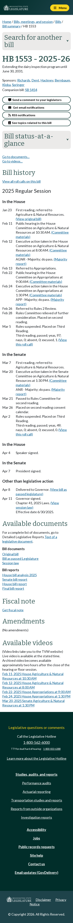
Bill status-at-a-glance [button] (36, 139)
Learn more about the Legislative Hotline (36, 758)
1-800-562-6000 (36, 742)
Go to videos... (12, 161)
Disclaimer (43, 900)
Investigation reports (36, 817)
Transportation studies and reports (36, 800)
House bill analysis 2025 (19, 575)
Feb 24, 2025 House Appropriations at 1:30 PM (36, 696)
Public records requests (37, 847)
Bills (58, 22)
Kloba (6, 85)
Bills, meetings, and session (33, 22)
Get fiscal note (13, 610)
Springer (18, 85)
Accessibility (36, 830)
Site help (36, 855)
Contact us (36, 864)
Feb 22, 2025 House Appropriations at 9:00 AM (36, 692)
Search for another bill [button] (36, 41)
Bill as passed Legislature (20, 558)
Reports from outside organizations (36, 809)
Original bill (10, 554)
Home (6, 22)
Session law (10, 563)
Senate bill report (14, 579)
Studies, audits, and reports (36, 774)
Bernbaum (62, 80)
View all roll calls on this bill (21, 181)
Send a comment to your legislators (36, 100)
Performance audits (36, 783)
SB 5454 (31, 90)
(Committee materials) (46, 282)
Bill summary (11, 26)
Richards (23, 80)
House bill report (14, 584)
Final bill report (13, 588)
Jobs (36, 838)
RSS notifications (23, 115)
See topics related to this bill (31, 122)
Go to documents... (16, 157)
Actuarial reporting (37, 792)
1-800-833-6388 (51, 749)
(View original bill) (28, 219)
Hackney (46, 80)
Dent (35, 80)
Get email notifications (27, 107)
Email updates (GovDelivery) (36, 873)
